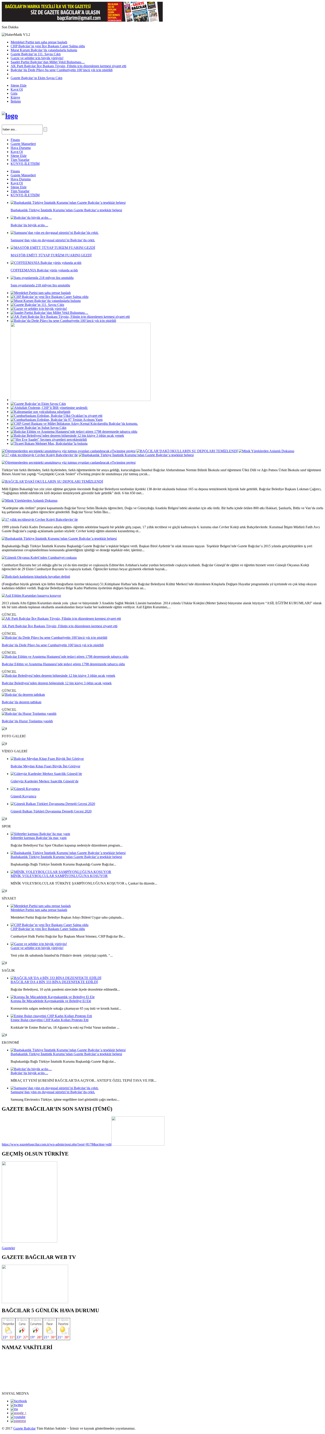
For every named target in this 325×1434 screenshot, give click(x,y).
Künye (15, 97)
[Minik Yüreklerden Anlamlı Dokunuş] (266, 451)
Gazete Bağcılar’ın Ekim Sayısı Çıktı (36, 78)
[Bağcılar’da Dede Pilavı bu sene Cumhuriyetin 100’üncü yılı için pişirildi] (63, 320)
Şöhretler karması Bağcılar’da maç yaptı (39, 838)
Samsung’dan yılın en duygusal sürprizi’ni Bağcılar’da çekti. (53, 1092)
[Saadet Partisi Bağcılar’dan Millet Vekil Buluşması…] (49, 313)
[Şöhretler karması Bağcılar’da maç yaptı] (40, 834)
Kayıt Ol (17, 89)
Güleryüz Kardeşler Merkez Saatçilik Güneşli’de (44, 781)
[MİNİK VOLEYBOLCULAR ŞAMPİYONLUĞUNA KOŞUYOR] (61, 872)
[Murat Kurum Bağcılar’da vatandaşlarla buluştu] (46, 301)
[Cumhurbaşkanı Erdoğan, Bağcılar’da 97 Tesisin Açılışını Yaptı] (57, 419)
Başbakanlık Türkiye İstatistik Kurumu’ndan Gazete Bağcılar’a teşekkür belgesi (66, 857)
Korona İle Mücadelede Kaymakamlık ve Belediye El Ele (51, 1001)
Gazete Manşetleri (23, 144)
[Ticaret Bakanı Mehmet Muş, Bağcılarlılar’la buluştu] (49, 443)
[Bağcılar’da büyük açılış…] (31, 1069)
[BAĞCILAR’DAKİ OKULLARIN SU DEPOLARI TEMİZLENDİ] (187, 451)
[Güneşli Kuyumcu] (25, 789)
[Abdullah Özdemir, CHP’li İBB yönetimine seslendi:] (49, 408)
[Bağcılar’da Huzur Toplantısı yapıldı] (29, 713)
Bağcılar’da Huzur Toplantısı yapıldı (27, 721)
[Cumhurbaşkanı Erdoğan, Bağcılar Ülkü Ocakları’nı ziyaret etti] (56, 416)
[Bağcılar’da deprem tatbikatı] (23, 694)
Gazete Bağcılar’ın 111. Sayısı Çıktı (36, 54)
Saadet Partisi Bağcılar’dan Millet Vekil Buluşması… (48, 62)
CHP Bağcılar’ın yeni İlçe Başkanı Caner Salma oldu (48, 46)
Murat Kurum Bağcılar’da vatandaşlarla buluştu (44, 50)
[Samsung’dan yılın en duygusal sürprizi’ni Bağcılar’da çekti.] (55, 1088)
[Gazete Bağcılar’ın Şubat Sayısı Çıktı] (38, 427)
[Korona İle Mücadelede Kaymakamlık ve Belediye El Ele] (53, 997)
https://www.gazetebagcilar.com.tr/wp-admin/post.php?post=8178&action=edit (56, 1144)
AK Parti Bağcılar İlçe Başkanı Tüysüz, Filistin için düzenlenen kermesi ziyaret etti (68, 66)
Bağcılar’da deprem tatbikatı (21, 702)
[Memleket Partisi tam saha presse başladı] (41, 293)
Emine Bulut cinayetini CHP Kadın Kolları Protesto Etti (49, 1020)
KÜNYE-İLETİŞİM (25, 164)
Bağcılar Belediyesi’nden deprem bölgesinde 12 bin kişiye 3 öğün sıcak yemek (57, 683)
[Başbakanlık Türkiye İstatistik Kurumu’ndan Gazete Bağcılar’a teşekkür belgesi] (136, 455)
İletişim (16, 101)
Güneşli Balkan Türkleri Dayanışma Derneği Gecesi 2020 (51, 811)
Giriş (14, 93)
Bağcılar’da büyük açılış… (29, 1073)
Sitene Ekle (19, 85)
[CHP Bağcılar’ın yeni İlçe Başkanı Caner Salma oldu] (49, 297)
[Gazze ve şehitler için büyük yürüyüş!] (39, 309)
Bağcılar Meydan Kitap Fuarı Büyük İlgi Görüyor (45, 766)
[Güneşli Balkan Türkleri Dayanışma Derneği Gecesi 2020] (53, 804)
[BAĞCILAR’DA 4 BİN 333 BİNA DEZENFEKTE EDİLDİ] (56, 978)
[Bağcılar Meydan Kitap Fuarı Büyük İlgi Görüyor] (47, 759)
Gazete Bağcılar (24, 1428)
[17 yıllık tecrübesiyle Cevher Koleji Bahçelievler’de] (40, 455)
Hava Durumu (21, 148)
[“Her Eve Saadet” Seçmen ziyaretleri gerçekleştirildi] (49, 439)
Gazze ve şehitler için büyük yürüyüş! (37, 58)
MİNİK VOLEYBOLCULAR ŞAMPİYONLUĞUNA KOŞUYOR (59, 876)
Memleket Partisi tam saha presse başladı (39, 42)
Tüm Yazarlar (20, 160)
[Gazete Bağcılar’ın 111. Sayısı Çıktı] (37, 305)
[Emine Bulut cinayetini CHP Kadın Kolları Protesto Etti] (51, 1016)
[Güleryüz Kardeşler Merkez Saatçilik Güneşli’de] (46, 774)
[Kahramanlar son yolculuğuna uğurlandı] (40, 412)
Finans (15, 140)
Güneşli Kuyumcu (23, 796)
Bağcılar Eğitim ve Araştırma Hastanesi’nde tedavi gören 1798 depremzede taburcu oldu (63, 664)
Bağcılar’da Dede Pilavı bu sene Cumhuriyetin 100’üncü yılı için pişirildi (62, 70)
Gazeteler (8, 1248)
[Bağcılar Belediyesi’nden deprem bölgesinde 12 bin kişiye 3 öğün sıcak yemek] (67, 435)
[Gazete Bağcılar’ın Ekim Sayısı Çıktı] (38, 404)
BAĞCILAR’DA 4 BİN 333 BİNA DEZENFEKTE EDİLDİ (54, 982)
